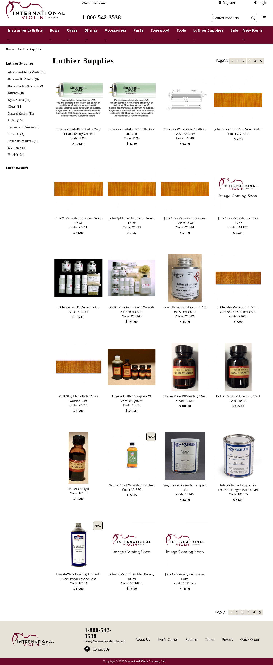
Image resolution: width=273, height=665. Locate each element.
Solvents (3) (16, 134)
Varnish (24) (16, 154)
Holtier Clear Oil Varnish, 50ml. (185, 396)
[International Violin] (35, 10)
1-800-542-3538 (101, 17)
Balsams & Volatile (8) (23, 79)
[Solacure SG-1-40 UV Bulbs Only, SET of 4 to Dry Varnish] (78, 100)
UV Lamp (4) (17, 148)
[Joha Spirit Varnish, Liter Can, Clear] (238, 189)
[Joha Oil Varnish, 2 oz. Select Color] (238, 100)
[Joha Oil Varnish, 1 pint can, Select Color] (78, 189)
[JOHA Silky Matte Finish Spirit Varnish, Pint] (78, 367)
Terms (209, 639)
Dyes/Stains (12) (19, 100)
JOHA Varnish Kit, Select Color (78, 307)
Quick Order (249, 639)
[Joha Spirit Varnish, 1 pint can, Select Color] (185, 189)
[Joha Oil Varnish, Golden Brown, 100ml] (132, 545)
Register (229, 2)
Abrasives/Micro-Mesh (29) (26, 72)
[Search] (253, 18)
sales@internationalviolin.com (105, 641)
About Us (143, 639)
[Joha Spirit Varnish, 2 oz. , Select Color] (132, 189)
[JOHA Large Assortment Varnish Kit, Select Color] (132, 278)
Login (263, 2)
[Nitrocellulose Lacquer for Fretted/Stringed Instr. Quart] (238, 456)
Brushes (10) (16, 93)
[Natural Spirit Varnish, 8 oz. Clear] (132, 456)
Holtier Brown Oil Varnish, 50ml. (238, 396)
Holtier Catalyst (78, 489)
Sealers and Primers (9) (23, 127)
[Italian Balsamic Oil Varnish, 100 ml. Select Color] (185, 278)
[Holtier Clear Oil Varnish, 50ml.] (185, 367)
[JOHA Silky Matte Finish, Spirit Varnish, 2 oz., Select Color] (238, 278)
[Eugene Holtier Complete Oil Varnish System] (132, 367)
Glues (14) (15, 106)
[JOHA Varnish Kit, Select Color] (78, 278)
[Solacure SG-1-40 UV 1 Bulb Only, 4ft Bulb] (132, 100)
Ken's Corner (168, 639)
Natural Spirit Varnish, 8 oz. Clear (132, 485)
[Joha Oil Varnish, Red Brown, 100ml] (185, 545)
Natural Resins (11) (21, 113)
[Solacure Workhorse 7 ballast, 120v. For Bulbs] (185, 100)
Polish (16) (15, 120)
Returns (192, 639)
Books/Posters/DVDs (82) (25, 86)
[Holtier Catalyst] (78, 458)
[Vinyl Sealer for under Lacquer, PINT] (185, 456)
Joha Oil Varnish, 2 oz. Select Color (238, 129)
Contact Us (101, 649)
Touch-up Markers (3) (23, 141)
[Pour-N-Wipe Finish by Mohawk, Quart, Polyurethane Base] (78, 545)
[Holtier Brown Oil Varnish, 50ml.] (238, 367)
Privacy (227, 639)
